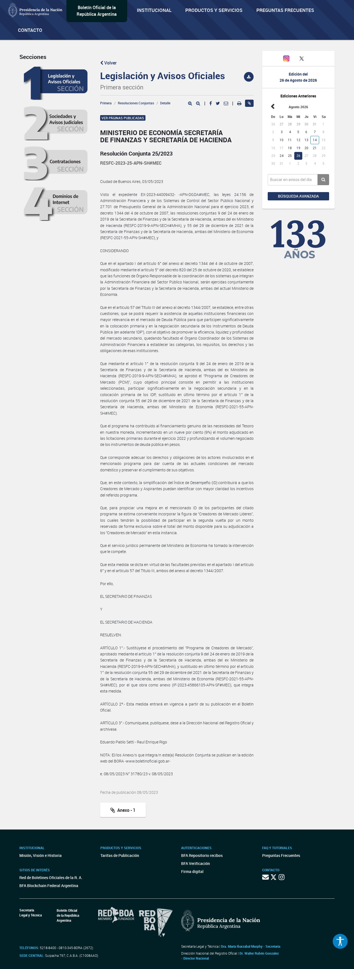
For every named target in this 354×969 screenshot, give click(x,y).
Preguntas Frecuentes (285, 10)
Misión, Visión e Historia (40, 855)
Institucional (154, 10)
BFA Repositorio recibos (202, 855)
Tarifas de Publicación (119, 855)
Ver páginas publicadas (122, 118)
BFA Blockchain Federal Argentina (48, 885)
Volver (110, 63)
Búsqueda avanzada (298, 196)
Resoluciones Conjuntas (136, 103)
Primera (106, 103)
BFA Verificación (195, 863)
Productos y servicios (214, 10)
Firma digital (192, 871)
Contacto (30, 30)
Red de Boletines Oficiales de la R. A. (50, 877)
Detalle (165, 103)
